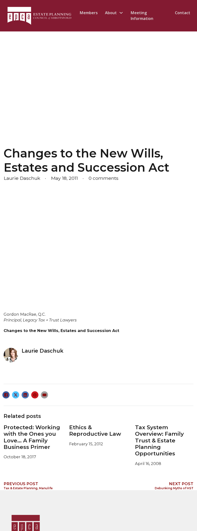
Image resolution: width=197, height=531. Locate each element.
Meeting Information (141, 15)
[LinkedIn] (25, 394)
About (111, 12)
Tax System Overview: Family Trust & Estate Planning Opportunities (159, 440)
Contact (182, 12)
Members (89, 12)
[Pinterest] (34, 394)
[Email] (44, 394)
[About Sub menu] (121, 12)
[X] (15, 394)
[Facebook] (6, 394)
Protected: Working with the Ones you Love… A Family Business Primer (32, 437)
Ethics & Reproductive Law (95, 430)
